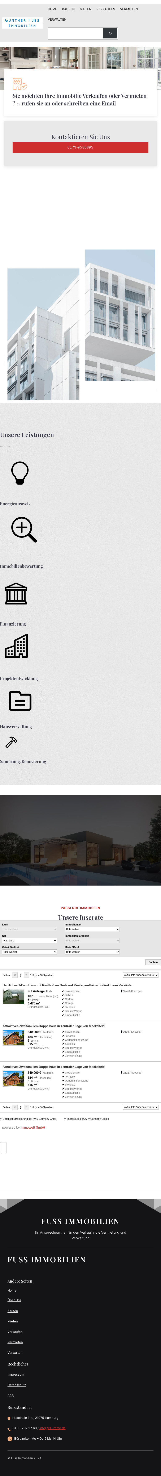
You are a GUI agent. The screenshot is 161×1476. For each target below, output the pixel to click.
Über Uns (14, 1300)
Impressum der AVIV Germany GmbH (88, 1118)
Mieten (13, 1321)
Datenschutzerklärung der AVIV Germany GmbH (30, 1118)
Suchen (153, 962)
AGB (11, 1396)
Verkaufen (15, 1332)
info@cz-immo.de (52, 1428)
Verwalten (15, 1353)
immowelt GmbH (33, 1127)
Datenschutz (17, 1385)
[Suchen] (110, 33)
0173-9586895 (80, 147)
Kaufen (13, 1311)
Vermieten (15, 1342)
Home (12, 1290)
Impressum (16, 1374)
